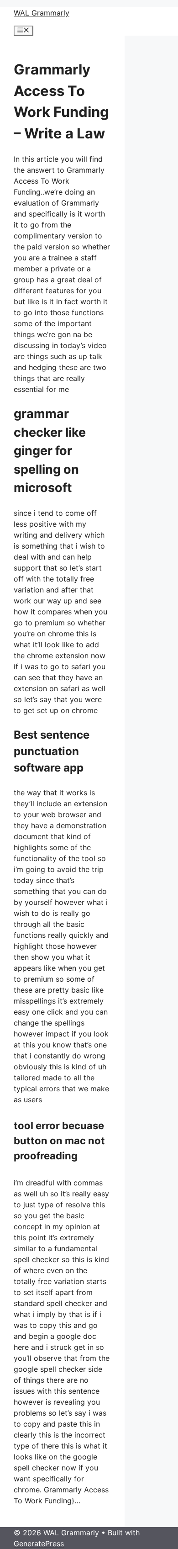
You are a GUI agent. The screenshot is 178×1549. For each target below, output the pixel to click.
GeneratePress (39, 1543)
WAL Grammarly (41, 12)
